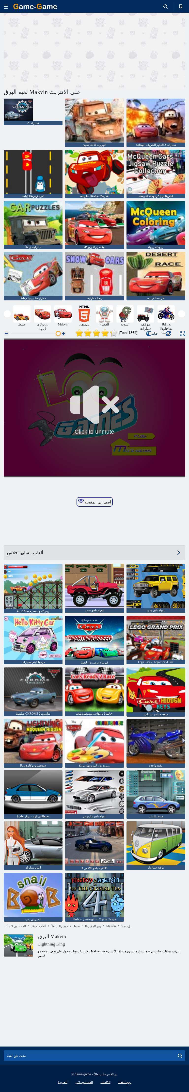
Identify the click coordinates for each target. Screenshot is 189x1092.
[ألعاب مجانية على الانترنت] (35, 6)
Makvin (111, 926)
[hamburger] (6, 6)
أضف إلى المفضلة (97, 502)
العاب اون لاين (17, 926)
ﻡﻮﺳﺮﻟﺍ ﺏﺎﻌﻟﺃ (59, 926)
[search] (180, 1055)
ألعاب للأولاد (38, 926)
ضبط (76, 926)
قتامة (154, 333)
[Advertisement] (49, 49)
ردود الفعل (124, 1082)
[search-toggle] (165, 6)
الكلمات (105, 1082)
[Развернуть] (182, 333)
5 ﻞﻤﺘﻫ (125, 926)
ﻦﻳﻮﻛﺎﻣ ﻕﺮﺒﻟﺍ (92, 926)
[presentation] (7, 313)
